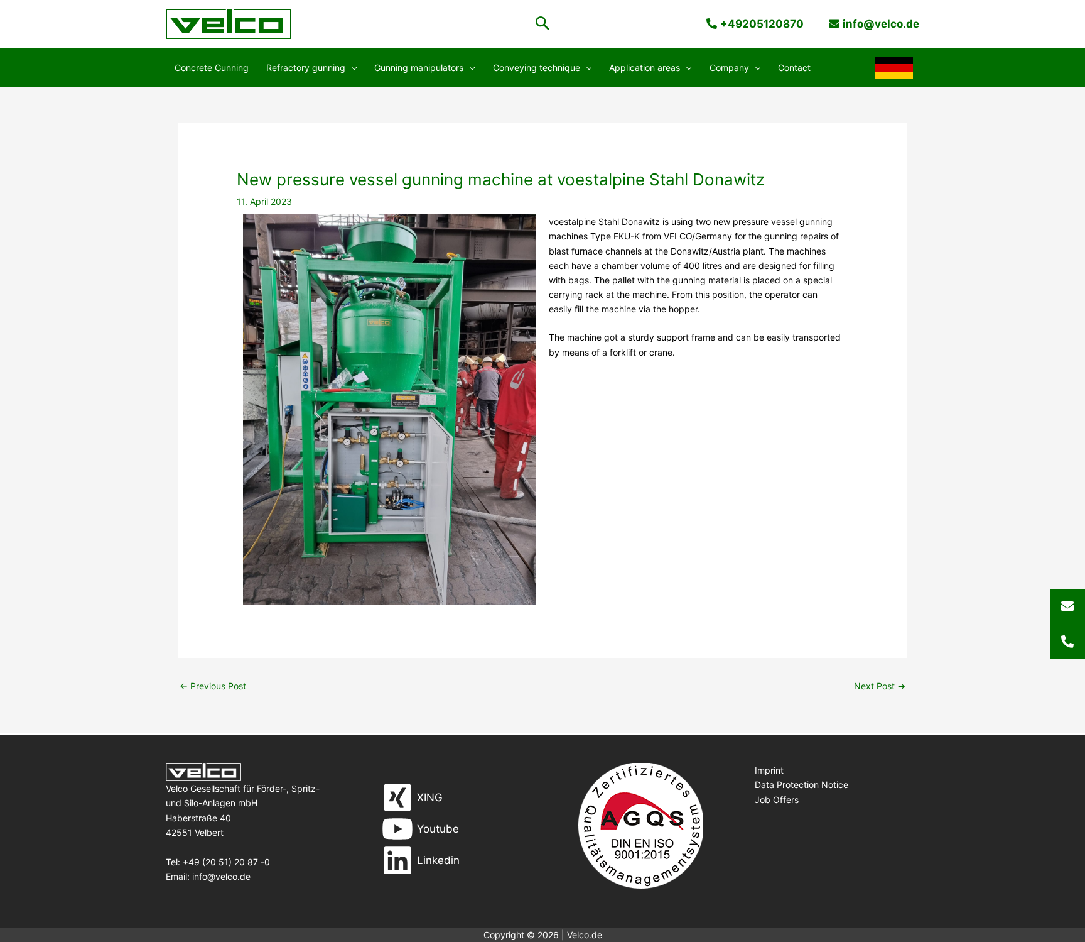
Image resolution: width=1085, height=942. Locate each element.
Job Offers (777, 799)
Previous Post (213, 686)
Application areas (644, 67)
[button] (543, 24)
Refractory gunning (305, 67)
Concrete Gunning (212, 67)
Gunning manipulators (418, 67)
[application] (351, 68)
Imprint (769, 770)
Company (729, 67)
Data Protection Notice (801, 784)
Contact (794, 67)
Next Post (879, 686)
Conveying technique (536, 67)
